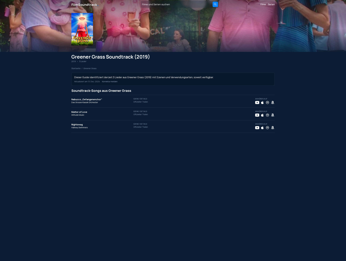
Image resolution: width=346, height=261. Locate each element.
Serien (271, 4)
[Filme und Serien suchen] (215, 4)
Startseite (76, 68)
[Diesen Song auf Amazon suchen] (273, 102)
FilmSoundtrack (85, 4)
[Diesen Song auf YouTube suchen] (257, 102)
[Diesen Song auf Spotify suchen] (267, 102)
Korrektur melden (109, 81)
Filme (263, 4)
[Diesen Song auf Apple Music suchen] (262, 102)
